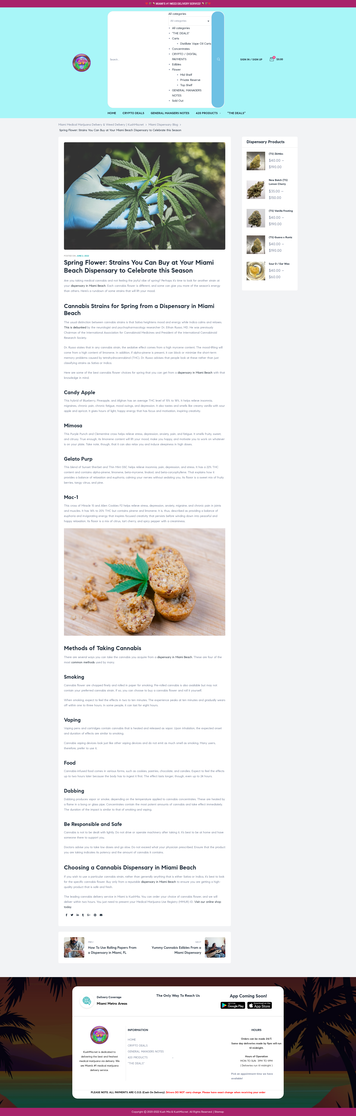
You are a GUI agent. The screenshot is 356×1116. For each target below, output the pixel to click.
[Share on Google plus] (88, 915)
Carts (175, 38)
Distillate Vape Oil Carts (195, 43)
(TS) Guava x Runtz (280, 237)
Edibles (176, 64)
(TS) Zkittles (276, 153)
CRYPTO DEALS (138, 1045)
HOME (132, 1039)
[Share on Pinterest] (95, 915)
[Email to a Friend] (101, 915)
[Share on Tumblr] (83, 915)
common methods (83, 662)
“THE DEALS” (136, 1063)
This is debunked (75, 327)
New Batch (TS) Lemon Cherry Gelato (278, 183)
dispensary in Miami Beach (88, 285)
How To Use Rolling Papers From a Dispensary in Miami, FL (103, 947)
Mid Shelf (186, 74)
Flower (176, 69)
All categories (181, 28)
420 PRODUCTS (138, 1057)
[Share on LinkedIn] (78, 915)
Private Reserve (190, 80)
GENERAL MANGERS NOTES (146, 1051)
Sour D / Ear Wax (279, 263)
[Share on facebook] (66, 915)
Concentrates (181, 49)
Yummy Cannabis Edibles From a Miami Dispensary (185, 947)
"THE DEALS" (180, 33)
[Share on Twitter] (72, 915)
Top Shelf (186, 85)
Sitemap (219, 1111)
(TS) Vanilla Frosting (281, 210)
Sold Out (177, 100)
